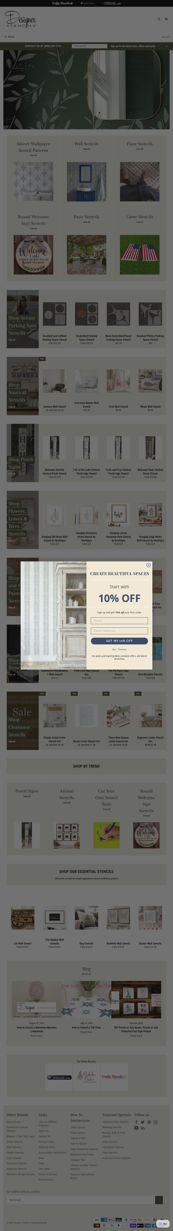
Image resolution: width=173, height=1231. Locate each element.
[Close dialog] (149, 565)
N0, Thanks (120, 649)
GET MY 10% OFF (119, 641)
